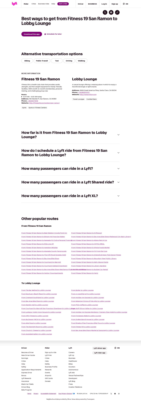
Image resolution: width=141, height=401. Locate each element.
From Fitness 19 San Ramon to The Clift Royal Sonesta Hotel (43, 255)
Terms (29, 394)
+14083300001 (83, 92)
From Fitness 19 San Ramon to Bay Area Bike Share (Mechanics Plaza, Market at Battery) (53, 269)
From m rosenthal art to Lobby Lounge (85, 294)
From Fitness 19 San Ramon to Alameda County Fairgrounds (43, 251)
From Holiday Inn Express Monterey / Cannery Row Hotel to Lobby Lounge (99, 312)
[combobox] (125, 4)
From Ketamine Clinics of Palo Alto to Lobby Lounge (90, 301)
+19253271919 (33, 101)
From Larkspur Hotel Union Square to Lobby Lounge (41, 312)
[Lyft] (14, 4)
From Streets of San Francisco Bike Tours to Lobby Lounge (93, 323)
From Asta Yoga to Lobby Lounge (33, 323)
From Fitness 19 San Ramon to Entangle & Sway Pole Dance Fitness (96, 255)
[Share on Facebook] (111, 12)
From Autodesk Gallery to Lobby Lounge (36, 334)
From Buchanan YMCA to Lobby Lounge (36, 319)
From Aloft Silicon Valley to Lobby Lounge (87, 308)
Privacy (36, 394)
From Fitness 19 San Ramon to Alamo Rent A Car (89, 240)
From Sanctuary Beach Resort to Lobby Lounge (39, 294)
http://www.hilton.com (88, 94)
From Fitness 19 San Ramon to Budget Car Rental (89, 269)
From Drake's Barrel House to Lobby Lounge (87, 319)
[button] (70, 134)
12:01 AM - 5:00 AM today (32, 97)
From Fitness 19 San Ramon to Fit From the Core (89, 251)
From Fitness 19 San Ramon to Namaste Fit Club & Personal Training (46, 240)
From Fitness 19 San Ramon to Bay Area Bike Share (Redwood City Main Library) (101, 237)
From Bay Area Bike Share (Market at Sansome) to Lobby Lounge (95, 330)
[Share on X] (105, 12)
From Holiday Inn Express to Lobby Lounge (87, 297)
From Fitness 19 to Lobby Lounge (83, 327)
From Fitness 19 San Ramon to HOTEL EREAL (87, 244)
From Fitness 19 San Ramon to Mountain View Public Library (93, 258)
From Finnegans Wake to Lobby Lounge (86, 316)
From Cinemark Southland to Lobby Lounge (37, 297)
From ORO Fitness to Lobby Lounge (34, 316)
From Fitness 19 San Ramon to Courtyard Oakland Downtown (44, 266)
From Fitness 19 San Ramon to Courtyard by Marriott (41, 262)
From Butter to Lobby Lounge (82, 290)
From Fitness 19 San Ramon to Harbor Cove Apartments (42, 273)
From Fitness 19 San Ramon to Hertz (84, 273)
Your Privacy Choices (65, 394)
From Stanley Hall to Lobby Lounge (34, 305)
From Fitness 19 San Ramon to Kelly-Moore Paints (89, 262)
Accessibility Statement (48, 394)
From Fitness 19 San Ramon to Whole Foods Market (90, 248)
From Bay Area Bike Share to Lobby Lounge (37, 301)
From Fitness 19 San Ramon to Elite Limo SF (37, 244)
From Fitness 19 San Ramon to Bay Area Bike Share (40, 258)
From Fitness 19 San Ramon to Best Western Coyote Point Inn (44, 233)
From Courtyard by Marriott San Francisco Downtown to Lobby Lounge (48, 308)
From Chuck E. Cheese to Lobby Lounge (36, 330)
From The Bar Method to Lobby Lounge (36, 290)
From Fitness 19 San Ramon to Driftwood (86, 233)
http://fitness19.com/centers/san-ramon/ (44, 103)
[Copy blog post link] (117, 12)
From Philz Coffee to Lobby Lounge (84, 305)
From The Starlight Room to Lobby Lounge (37, 327)
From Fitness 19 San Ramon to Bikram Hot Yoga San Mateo (43, 237)
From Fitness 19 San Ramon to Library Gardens (88, 266)
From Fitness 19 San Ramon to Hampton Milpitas (39, 248)
